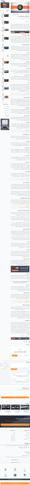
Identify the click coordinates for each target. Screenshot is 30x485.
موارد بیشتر (3, 11)
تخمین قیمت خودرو (26, 435)
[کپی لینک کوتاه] (28, 341)
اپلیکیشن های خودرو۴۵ (14, 459)
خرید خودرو (28, 437)
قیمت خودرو (25, 247)
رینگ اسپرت (27, 173)
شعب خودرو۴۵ (13, 437)
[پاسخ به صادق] (15, 379)
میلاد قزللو (28, 18)
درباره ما (14, 432)
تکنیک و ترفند (27, 14)
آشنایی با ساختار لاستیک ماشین (25, 179)
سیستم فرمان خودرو (26, 309)
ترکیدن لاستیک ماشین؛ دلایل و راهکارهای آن (23, 302)
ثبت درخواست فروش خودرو (25, 94)
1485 (27, 453)
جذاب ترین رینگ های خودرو (25, 131)
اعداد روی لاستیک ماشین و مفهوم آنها (24, 207)
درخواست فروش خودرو (15, 483)
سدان (24, 150)
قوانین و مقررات (13, 440)
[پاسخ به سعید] (15, 374)
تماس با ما (13, 434)
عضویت (15, 355)
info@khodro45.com (25, 455)
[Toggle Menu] (28, 1)
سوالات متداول (13, 435)
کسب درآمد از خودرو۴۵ (14, 462)
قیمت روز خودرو (27, 434)
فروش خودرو (12, 332)
